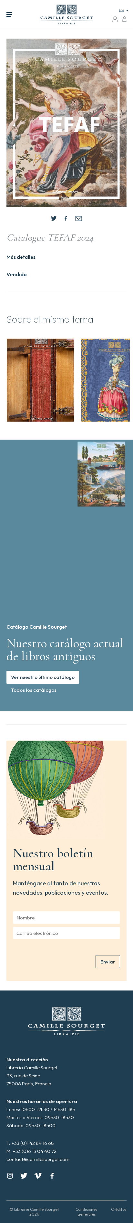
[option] (40, 380)
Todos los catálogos (33, 690)
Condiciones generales (86, 1212)
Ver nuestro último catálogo (43, 677)
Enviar (107, 962)
